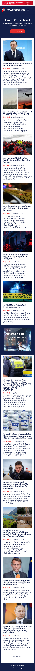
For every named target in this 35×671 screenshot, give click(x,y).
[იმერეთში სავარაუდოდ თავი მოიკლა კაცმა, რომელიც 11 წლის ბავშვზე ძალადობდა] (17, 193)
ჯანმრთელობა (7, 441)
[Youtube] (22, 668)
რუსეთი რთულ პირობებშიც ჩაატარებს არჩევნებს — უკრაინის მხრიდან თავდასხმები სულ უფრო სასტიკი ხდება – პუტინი (17, 629)
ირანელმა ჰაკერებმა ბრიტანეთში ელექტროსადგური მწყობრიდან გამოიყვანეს (15, 256)
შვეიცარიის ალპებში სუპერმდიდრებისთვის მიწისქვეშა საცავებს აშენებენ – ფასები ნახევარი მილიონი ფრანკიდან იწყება (17, 533)
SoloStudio (21, 665)
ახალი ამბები (6, 68)
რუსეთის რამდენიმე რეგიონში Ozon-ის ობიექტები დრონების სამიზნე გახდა (17, 113)
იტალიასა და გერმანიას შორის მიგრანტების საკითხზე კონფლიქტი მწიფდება (16, 160)
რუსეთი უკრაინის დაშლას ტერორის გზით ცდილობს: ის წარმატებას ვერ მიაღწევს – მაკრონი (16, 582)
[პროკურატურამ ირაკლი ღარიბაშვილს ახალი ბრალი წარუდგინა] (17, 50)
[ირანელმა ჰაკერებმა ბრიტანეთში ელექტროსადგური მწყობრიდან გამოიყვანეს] (17, 241)
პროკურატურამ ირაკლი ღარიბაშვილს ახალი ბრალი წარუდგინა (17, 64)
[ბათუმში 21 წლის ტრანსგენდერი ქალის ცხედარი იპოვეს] (17, 291)
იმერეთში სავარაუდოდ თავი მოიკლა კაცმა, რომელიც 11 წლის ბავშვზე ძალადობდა (17, 208)
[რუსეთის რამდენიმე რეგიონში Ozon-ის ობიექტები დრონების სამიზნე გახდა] (17, 98)
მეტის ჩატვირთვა (16, 656)
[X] (17, 668)
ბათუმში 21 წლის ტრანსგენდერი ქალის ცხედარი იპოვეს (15, 306)
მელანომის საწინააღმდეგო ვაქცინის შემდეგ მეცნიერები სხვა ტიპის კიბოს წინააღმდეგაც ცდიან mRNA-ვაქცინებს (17, 436)
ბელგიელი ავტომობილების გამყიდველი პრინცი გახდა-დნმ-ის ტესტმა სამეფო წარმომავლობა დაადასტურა (16, 485)
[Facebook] (13, 668)
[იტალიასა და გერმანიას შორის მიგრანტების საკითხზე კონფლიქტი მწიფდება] (17, 145)
